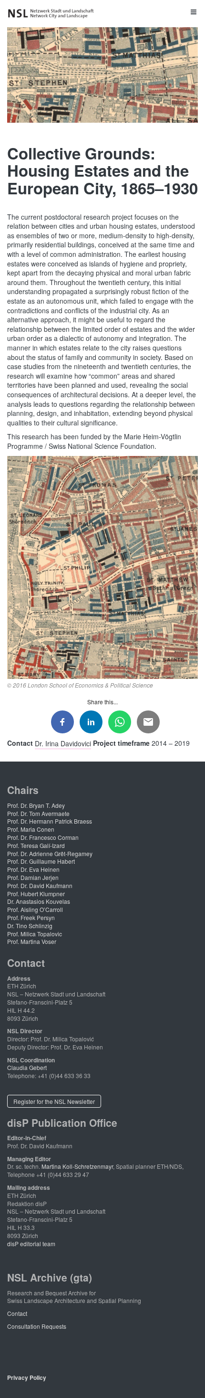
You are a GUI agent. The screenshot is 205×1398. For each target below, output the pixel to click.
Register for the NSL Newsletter (54, 1101)
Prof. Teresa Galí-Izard (36, 845)
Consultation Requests (36, 1326)
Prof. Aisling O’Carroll (35, 909)
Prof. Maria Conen (30, 829)
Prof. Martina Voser (31, 941)
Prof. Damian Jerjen (33, 877)
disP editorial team (31, 1243)
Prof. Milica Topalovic (34, 934)
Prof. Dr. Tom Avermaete (38, 813)
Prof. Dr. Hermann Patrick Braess (49, 821)
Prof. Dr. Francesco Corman (43, 837)
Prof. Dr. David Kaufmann (39, 885)
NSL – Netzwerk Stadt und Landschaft (52, 13)
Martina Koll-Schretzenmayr (77, 1166)
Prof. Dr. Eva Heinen (33, 869)
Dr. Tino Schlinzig (29, 925)
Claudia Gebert (27, 1067)
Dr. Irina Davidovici (63, 743)
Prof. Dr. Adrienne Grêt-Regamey (49, 853)
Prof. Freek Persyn (31, 917)
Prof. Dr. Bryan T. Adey (36, 805)
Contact (17, 1313)
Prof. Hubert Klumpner (36, 894)
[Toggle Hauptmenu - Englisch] (102, 11)
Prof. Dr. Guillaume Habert (41, 861)
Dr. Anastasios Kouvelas (38, 901)
